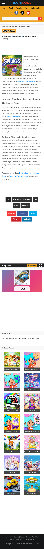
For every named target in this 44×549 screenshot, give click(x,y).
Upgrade (25, 205)
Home (7, 537)
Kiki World (12, 472)
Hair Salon (31, 410)
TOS (22, 539)
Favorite (33, 265)
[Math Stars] (32, 379)
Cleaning (27, 200)
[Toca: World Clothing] (32, 421)
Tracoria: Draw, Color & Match (12, 452)
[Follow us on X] (22, 13)
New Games (14, 537)
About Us (35, 537)
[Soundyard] (32, 462)
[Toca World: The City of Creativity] (12, 421)
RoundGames (6, 36)
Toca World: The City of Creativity (12, 431)
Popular (19, 8)
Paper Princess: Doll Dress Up (32, 452)
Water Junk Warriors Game (18, 176)
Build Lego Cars (12, 493)
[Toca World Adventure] (32, 358)
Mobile (11, 8)
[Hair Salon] (32, 400)
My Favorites (36, 8)
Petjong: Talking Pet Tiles (12, 369)
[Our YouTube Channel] (28, 13)
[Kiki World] (12, 462)
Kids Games (17, 36)
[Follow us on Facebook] (16, 13)
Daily (26, 8)
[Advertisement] (22, 47)
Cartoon (17, 200)
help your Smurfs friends (26, 81)
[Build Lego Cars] (12, 483)
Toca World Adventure (32, 369)
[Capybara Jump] (32, 483)
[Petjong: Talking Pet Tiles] (12, 358)
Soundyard (32, 472)
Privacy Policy (15, 539)
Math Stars (32, 390)
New (4, 8)
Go (40, 19)
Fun (35, 200)
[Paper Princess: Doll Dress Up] (32, 441)
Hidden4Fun (30, 539)
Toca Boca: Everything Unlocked (12, 390)
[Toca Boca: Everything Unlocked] (12, 379)
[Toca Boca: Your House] (12, 400)
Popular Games (25, 537)
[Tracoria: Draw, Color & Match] (12, 441)
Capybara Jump (32, 493)
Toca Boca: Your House (12, 410)
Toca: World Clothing (32, 431)
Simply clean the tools (14, 116)
